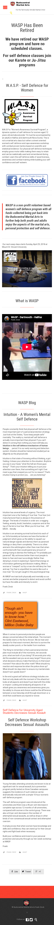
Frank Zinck (11, 593)
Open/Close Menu (5, 7)
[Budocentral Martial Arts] (20, 4)
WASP (24, 593)
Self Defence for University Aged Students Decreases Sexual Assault (24, 711)
